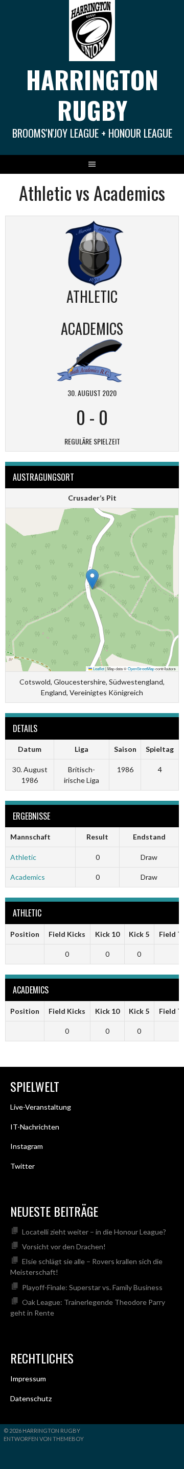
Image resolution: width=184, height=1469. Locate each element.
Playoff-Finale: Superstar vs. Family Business (92, 1287)
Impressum (28, 1378)
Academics (27, 877)
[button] (92, 579)
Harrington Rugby (92, 94)
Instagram (26, 1146)
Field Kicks (67, 934)
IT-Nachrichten (34, 1126)
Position (24, 934)
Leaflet (98, 668)
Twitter (22, 1166)
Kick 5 (139, 934)
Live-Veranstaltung (40, 1107)
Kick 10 (107, 934)
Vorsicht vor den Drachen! (64, 1246)
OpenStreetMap (141, 668)
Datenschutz (31, 1398)
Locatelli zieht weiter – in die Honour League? (94, 1231)
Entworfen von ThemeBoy (44, 1438)
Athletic (23, 857)
